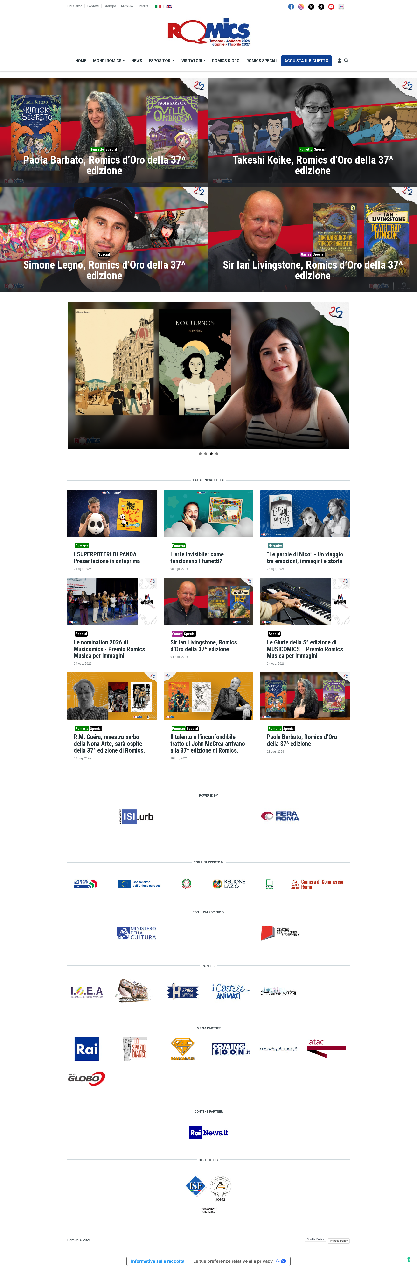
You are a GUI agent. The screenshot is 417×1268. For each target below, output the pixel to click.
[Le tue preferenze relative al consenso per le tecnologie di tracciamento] (408, 1259)
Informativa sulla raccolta (157, 1261)
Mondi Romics (107, 60)
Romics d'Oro (226, 60)
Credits (143, 6)
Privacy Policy (339, 1240)
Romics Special (262, 60)
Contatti (93, 6)
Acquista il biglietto (306, 60)
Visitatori (192, 60)
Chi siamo (74, 6)
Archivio (127, 6)
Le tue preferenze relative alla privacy (233, 1261)
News (137, 60)
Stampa (110, 6)
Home (80, 60)
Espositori (160, 60)
